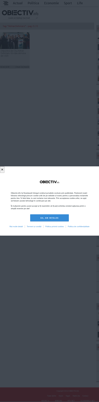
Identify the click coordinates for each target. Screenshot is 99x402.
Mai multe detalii (16, 226)
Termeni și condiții (34, 226)
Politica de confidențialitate (78, 226)
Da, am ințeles (49, 218)
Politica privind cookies (54, 226)
